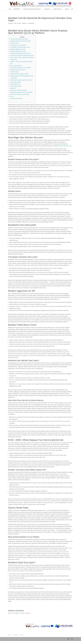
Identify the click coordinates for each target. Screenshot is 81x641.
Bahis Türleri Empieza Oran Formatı (19, 94)
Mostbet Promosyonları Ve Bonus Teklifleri (21, 92)
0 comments (31, 23)
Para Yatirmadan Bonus (16, 98)
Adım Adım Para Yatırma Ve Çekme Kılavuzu (22, 55)
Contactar (15, 635)
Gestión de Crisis (57, 9)
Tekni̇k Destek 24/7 (15, 84)
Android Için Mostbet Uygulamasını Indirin (21, 80)
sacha (11, 23)
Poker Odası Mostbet (15, 86)
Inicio (10, 9)
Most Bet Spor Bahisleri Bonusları (19, 39)
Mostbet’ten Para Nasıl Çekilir (18, 45)
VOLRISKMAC (16, 9)
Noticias (67, 9)
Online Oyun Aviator (15, 82)
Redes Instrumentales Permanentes (32, 9)
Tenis (11, 96)
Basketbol (13, 88)
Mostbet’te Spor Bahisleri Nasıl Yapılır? (20, 53)
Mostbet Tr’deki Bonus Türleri (18, 51)
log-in (22, 635)
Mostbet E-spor (14, 72)
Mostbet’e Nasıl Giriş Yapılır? (17, 69)
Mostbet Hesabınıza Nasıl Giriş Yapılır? (20, 41)
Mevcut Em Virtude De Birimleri (18, 90)
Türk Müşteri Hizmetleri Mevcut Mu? (20, 47)
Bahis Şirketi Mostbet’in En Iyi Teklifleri (20, 67)
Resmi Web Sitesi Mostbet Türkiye (19, 74)
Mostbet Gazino (14, 43)
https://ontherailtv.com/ (65, 146)
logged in (17, 613)
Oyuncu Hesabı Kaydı (16, 65)
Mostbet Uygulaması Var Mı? (17, 49)
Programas (47, 9)
